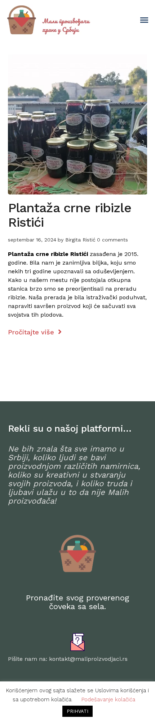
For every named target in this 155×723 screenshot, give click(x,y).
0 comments (112, 240)
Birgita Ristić (80, 240)
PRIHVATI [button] (77, 711)
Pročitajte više (32, 332)
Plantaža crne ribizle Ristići (69, 215)
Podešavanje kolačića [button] (108, 699)
